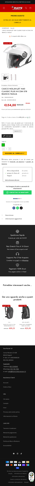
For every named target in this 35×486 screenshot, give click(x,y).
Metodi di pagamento (10, 433)
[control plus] (9, 149)
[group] (5, 77)
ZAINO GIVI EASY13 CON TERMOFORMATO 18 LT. (9, 325)
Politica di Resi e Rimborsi (11, 441)
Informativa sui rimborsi (20, 473)
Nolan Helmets (13, 85)
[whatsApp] (17, 208)
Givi (9, 322)
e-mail (17, 260)
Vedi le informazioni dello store (12, 180)
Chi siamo (6, 399)
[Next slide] (31, 319)
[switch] (31, 479)
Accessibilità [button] (7, 445)
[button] (4, 8)
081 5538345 (14, 366)
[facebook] (13, 208)
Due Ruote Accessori (16, 471)
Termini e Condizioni (9, 428)
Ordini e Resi (7, 387)
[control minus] (3, 149)
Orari (4, 408)
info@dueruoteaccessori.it (17, 371)
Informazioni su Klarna (10, 416)
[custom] (21, 208)
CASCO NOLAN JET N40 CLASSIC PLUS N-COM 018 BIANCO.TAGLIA (17, 31)
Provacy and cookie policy (11, 412)
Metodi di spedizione (9, 437)
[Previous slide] (3, 319)
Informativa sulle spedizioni (15, 482)
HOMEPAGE (5, 28)
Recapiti (26, 482)
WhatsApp (25, 260)
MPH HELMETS (25, 322)
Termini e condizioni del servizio (18, 479)
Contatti (5, 403)
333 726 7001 (14, 369)
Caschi (12, 28)
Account (5, 383)
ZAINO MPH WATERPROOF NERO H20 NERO (25, 325)
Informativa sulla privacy (18, 476)
